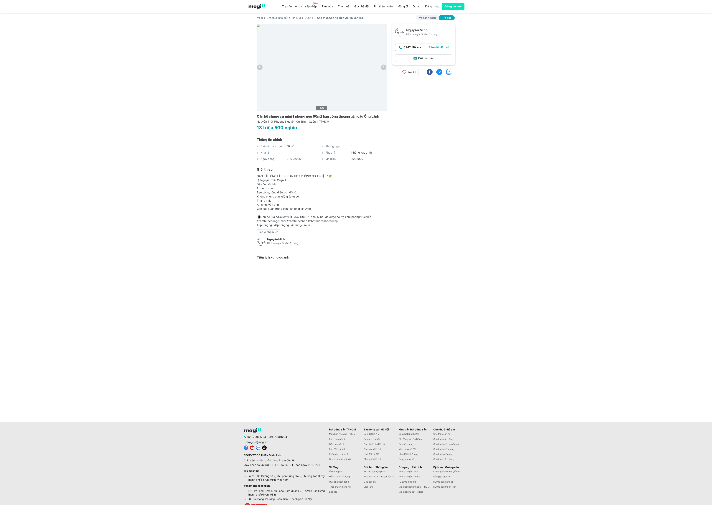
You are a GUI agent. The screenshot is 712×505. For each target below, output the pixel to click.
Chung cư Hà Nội (372, 449)
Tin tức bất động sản (374, 471)
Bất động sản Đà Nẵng (410, 439)
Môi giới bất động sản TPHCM (414, 486)
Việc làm (368, 486)
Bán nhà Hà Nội (372, 439)
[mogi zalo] (258, 447)
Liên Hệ (333, 491)
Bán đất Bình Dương (409, 433)
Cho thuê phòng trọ (443, 454)
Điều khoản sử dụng (339, 476)
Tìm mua (327, 6)
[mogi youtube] (252, 447)
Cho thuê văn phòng (443, 459)
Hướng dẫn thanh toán (444, 486)
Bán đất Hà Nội (371, 433)
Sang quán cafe (407, 459)
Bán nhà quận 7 (337, 439)
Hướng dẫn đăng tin (443, 481)
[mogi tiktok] (264, 447)
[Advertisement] (423, 105)
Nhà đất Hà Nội (372, 454)
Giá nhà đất (361, 6)
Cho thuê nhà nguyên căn (446, 444)
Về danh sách (427, 17)
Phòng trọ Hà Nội (372, 459)
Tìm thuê (344, 6)
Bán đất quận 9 (337, 449)
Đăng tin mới (453, 6)
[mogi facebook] (246, 447)
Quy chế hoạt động (339, 481)
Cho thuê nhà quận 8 (340, 459)
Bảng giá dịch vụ (442, 476)
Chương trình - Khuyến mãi (447, 471)
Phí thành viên (383, 6)
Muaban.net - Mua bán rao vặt (379, 476)
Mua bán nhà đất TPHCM (342, 433)
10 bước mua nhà (407, 481)
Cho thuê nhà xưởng (443, 449)
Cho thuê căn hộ (441, 433)
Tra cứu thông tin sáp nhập (300, 5)
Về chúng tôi (335, 471)
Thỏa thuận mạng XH (340, 486)
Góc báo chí (370, 481)
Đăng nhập (432, 6)
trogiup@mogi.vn (257, 442)
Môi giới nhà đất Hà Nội (411, 491)
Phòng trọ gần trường (409, 476)
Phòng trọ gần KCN (408, 471)
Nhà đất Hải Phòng (408, 454)
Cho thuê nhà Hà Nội (374, 444)
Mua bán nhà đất (407, 449)
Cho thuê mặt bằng (443, 439)
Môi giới (403, 6)
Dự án (416, 6)
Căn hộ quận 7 (336, 444)
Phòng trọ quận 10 (338, 454)
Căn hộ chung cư (407, 444)
